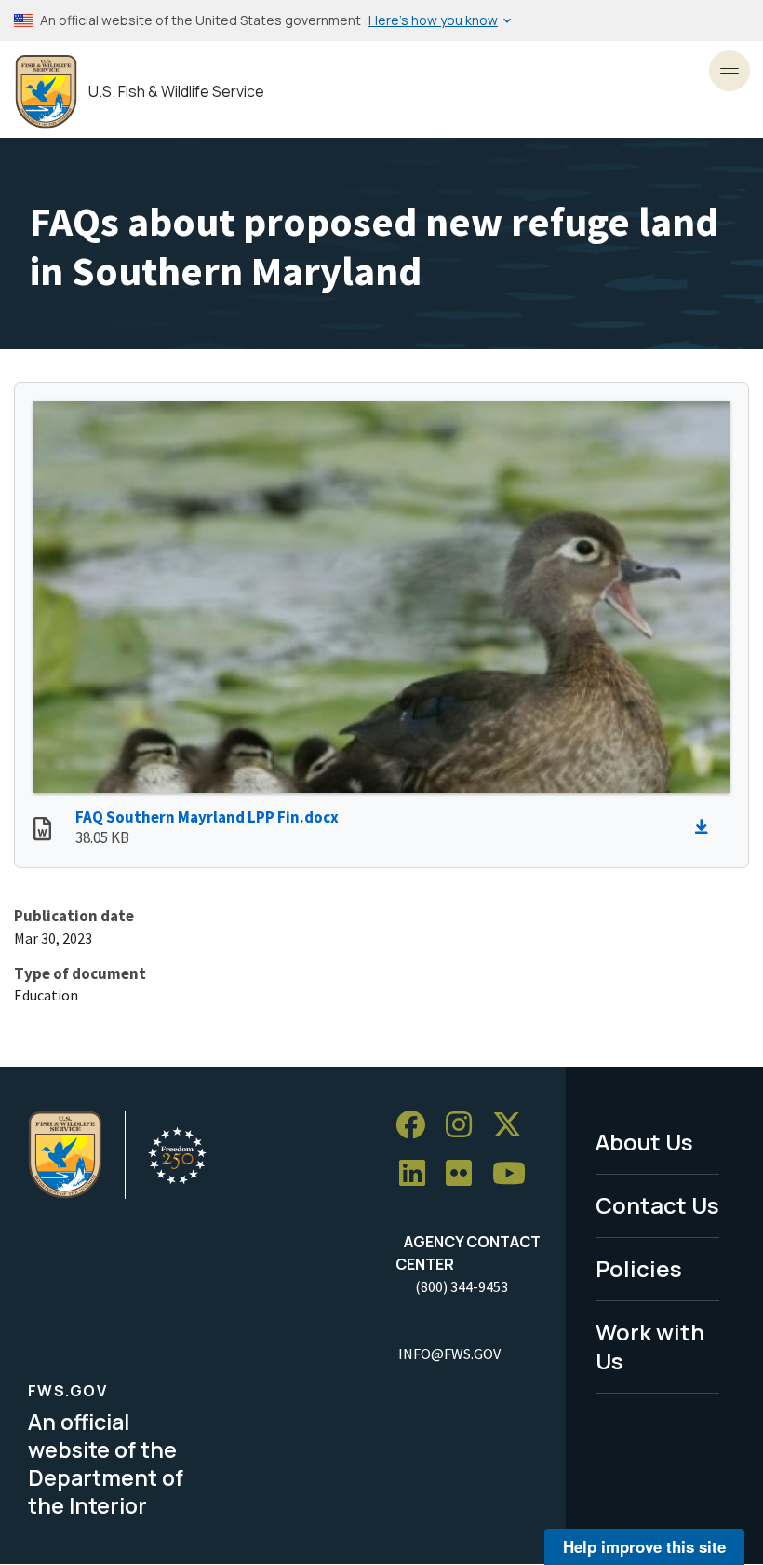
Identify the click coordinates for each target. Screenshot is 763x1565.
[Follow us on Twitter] (513, 1125)
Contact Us (657, 1205)
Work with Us (650, 1346)
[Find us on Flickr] (465, 1174)
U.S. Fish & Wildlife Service (176, 92)
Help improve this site (644, 1546)
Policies (639, 1268)
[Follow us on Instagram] (465, 1125)
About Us (644, 1141)
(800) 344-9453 (461, 1286)
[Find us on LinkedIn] (418, 1174)
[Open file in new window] (42, 831)
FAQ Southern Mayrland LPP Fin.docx (207, 817)
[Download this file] (706, 827)
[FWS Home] (46, 92)
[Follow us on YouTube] (515, 1174)
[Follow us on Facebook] (416, 1125)
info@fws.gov (449, 1353)
